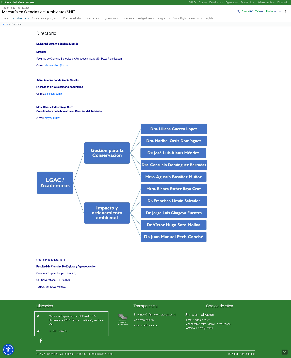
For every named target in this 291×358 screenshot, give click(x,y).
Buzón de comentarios (241, 353)
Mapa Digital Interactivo (186, 18)
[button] (237, 11)
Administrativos (266, 2)
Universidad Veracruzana (17, 2)
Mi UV (192, 2)
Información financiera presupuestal (154, 314)
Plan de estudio (72, 18)
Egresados (231, 2)
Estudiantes (216, 2)
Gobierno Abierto (144, 320)
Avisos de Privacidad (146, 325)
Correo (203, 2)
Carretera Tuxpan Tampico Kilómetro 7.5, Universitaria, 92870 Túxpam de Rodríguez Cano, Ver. (76, 320)
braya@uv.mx (52, 118)
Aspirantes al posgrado (45, 18)
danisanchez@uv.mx (56, 65)
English (209, 18)
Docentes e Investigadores (136, 18)
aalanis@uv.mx (53, 93)
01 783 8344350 (58, 331)
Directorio (282, 2)
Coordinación (19, 18)
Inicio (6, 18)
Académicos (247, 2)
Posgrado (162, 18)
